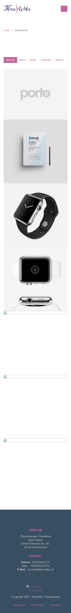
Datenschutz (37, 605)
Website (59, 60)
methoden (46, 60)
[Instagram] (55, 8)
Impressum (19, 605)
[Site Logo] (17, 9)
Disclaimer (55, 605)
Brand (22, 60)
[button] (64, 9)
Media (33, 60)
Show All (10, 60)
